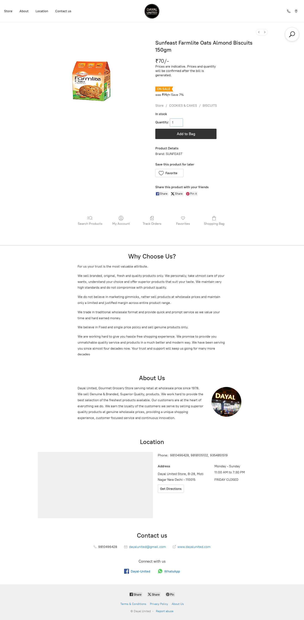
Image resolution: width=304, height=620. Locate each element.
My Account (121, 224)
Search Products (90, 224)
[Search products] (292, 34)
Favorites (183, 224)
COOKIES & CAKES (183, 105)
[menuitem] (259, 32)
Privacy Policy (159, 604)
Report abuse (165, 611)
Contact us (63, 11)
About (24, 11)
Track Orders (152, 224)
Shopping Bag (214, 224)
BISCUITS (210, 105)
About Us (178, 604)
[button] (169, 173)
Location (42, 11)
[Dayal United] (152, 11)
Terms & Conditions (133, 604)
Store (8, 11)
